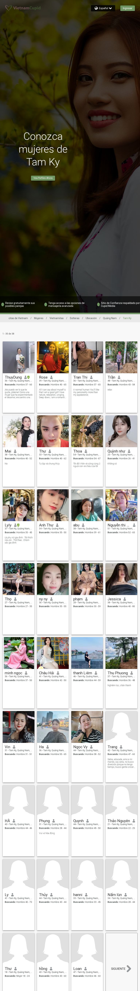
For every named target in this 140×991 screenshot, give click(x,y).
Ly (7, 895)
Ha (41, 747)
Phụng (44, 821)
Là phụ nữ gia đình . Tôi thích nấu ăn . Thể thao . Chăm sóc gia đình (19, 540)
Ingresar (127, 8)
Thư (42, 451)
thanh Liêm (82, 673)
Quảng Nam (110, 318)
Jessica (114, 599)
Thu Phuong (118, 673)
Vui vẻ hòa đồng (47, 833)
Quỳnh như (116, 451)
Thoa (77, 451)
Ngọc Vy (80, 747)
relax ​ (110, 389)
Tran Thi (80, 377)
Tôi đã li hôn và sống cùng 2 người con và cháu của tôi (86, 465)
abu (76, 525)
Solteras (74, 318)
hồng (43, 968)
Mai (8, 451)
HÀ (7, 821)
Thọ (8, 599)
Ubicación (91, 318)
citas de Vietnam (18, 318)
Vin (7, 747)
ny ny (43, 599)
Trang (112, 747)
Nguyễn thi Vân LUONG (119, 525)
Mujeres (38, 318)
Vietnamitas (57, 318)
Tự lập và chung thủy (49, 463)
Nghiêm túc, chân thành (119, 685)
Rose (43, 377)
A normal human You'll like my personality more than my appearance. (86, 392)
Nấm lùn (115, 895)
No (6, 463)
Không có (112, 463)
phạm (78, 599)
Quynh (78, 821)
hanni (77, 895)
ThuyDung (13, 377)
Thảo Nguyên (119, 821)
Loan (77, 968)
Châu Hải (46, 673)
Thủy (43, 895)
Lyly (8, 525)
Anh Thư (46, 525)
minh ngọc (13, 673)
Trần (111, 377)
